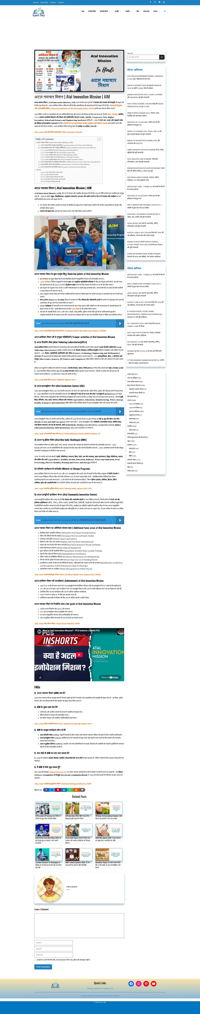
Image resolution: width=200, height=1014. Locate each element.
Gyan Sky (102, 1002)
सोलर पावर (132, 430)
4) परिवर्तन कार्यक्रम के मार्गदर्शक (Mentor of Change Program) (61, 157)
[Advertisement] (100, 33)
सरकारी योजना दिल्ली (135, 393)
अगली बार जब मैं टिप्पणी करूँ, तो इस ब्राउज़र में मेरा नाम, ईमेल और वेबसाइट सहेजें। (64, 960)
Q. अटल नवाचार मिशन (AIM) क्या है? (53, 172)
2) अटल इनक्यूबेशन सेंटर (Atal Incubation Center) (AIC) (59, 152)
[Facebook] (150, 2)
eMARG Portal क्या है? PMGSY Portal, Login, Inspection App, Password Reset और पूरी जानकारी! (145, 245)
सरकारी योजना (104, 11)
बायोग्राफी (132, 419)
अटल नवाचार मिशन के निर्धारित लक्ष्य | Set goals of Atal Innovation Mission (63, 167)
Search (130, 53)
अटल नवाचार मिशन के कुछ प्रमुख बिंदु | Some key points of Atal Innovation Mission (66, 145)
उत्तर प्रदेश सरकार (133, 382)
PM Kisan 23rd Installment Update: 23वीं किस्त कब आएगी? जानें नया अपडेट (108, 817)
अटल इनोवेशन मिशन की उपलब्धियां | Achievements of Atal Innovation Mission (65, 164)
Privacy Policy (44, 2)
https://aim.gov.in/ (58, 772)
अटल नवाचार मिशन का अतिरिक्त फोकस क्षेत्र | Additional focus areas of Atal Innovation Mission (70, 162)
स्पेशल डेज (132, 422)
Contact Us (61, 2)
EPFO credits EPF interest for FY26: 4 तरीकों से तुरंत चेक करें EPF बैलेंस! (47, 817)
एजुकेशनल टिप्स (134, 415)
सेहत (137, 11)
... (68, 889)
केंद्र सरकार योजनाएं (133, 385)
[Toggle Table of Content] (98, 139)
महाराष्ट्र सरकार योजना (136, 389)
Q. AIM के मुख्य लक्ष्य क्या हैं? (51, 174)
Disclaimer (53, 2)
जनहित (117, 11)
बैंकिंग (131, 456)
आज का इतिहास (132, 378)
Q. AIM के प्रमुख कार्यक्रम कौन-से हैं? (53, 177)
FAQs (39, 170)
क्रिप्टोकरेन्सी (131, 396)
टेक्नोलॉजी (130, 434)
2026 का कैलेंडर (134, 408)
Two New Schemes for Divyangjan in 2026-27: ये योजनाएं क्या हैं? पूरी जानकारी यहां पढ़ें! (48, 865)
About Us (36, 2)
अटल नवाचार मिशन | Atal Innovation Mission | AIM (55, 142)
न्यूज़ (83, 11)
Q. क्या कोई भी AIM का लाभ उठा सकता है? (54, 179)
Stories (90, 988)
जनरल (155, 11)
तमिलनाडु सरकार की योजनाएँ (136, 437)
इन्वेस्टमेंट (132, 448)
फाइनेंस (128, 11)
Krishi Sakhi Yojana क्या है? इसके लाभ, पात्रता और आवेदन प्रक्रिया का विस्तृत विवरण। (77, 840)
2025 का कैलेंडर (134, 404)
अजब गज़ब (146, 11)
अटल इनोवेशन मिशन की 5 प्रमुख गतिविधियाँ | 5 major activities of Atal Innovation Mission (68, 148)
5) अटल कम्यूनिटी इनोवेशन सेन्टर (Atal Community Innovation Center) (63, 159)
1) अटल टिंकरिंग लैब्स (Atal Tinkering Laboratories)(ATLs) (61, 150)
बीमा (130, 452)
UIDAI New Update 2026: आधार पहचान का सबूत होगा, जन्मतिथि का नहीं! (108, 839)
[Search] (161, 57)
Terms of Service (88, 996)
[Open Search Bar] (165, 11)
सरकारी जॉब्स (92, 11)
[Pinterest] (159, 2)
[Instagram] (155, 2)
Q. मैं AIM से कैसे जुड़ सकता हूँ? (52, 181)
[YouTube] (164, 2)
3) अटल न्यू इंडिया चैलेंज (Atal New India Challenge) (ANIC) (61, 155)
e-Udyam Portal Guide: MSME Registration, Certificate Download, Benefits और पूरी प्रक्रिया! (144, 314)
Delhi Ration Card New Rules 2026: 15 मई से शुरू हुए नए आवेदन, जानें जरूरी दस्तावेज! (48, 840)
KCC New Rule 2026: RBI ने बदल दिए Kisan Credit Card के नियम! (77, 817)
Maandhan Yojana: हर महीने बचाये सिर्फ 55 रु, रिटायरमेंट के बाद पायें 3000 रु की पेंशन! (107, 865)
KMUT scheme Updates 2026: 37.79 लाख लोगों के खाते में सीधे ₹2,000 (77, 863)
